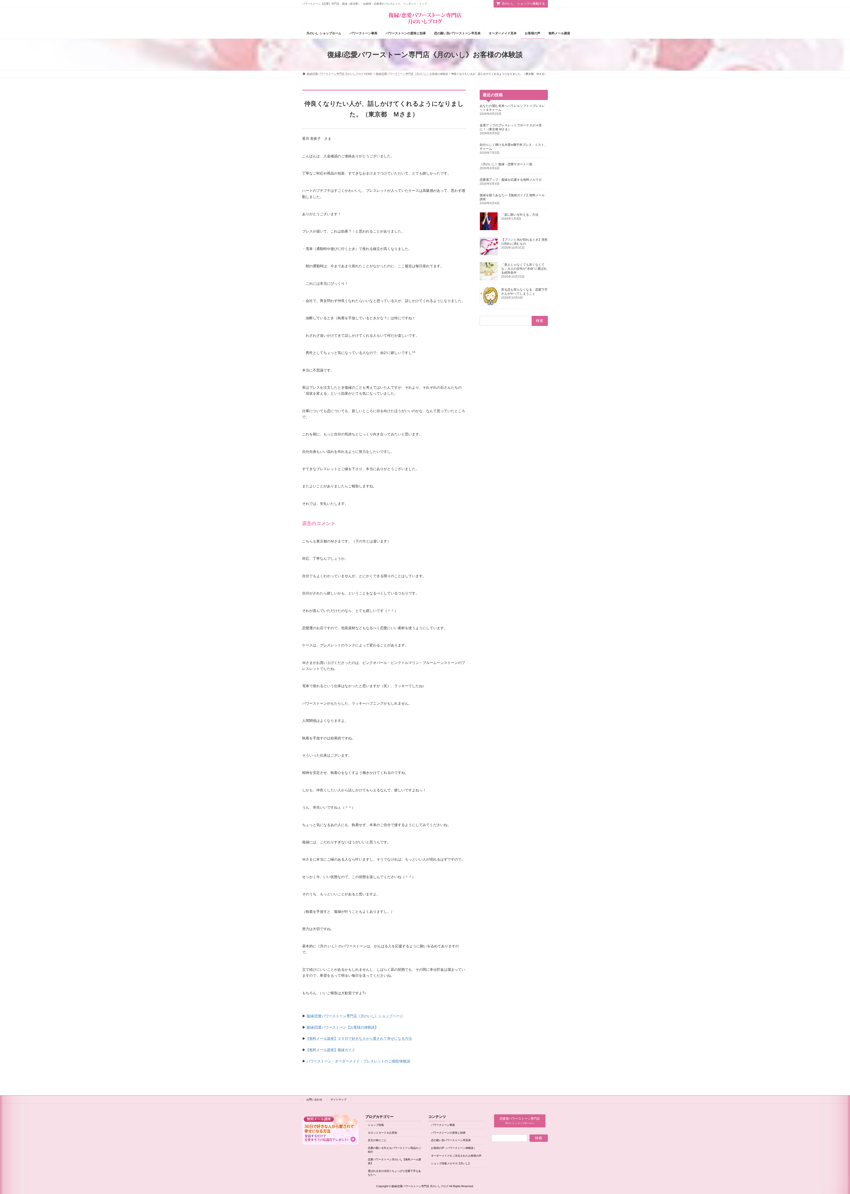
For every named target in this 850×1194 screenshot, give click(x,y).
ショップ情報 (376, 1125)
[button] (519, 1120)
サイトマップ (338, 1099)
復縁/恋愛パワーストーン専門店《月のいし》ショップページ (355, 1016)
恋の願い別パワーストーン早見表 (451, 1140)
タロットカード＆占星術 (382, 1132)
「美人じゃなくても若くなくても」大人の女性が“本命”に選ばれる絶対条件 (524, 268)
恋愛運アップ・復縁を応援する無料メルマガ (511, 179)
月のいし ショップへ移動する (523, 3)
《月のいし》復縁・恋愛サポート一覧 (506, 164)
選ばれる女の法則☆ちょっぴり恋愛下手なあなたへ (394, 1172)
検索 (538, 1138)
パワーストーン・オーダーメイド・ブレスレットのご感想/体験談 (358, 1061)
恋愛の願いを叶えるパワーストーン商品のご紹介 (394, 1150)
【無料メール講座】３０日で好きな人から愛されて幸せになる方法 (359, 1038)
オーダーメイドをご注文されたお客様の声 (456, 1155)
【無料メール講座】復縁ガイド (330, 1050)
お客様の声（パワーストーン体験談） (453, 1148)
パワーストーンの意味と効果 (448, 1132)
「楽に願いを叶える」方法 (519, 214)
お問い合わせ (314, 1099)
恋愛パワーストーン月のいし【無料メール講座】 (394, 1161)
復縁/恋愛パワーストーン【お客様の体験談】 (342, 1027)
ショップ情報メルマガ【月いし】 (451, 1163)
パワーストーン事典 (443, 1125)
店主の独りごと (377, 1140)
